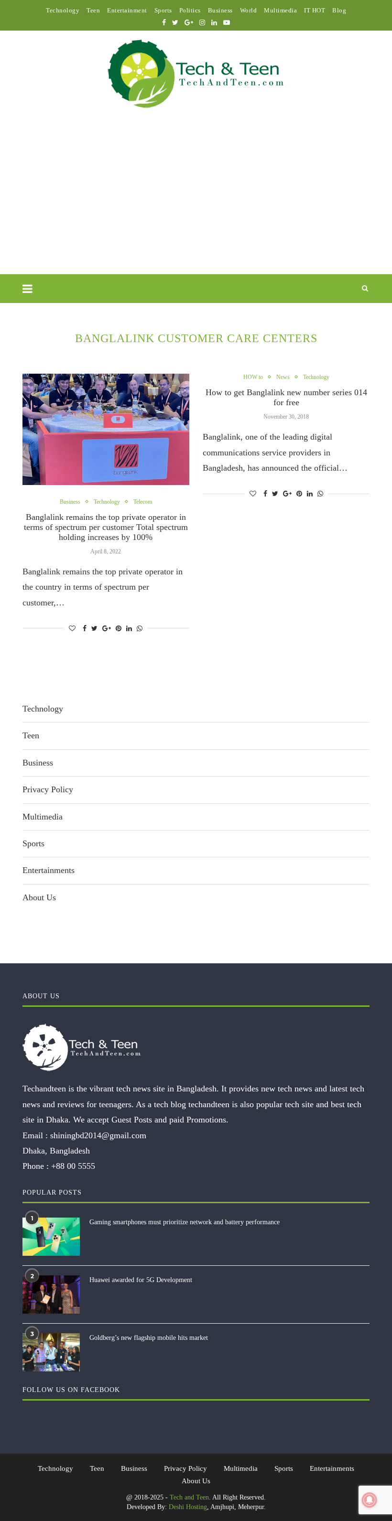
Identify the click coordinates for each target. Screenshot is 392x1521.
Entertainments (48, 870)
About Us (39, 897)
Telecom (142, 501)
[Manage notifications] (369, 1500)
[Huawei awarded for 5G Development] (51, 1294)
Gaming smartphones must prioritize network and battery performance (184, 1222)
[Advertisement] (196, 203)
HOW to (253, 377)
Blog (339, 10)
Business (220, 10)
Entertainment (127, 10)
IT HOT (314, 10)
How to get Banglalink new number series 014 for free (286, 397)
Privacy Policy (47, 789)
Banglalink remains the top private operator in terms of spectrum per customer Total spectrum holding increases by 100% (106, 527)
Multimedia (280, 10)
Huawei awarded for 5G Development (140, 1280)
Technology (62, 10)
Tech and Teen (189, 1497)
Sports (163, 10)
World (248, 10)
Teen (93, 10)
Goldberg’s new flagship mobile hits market (148, 1337)
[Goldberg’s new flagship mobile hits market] (51, 1352)
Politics (190, 10)
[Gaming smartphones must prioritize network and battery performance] (51, 1237)
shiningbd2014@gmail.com (98, 1135)
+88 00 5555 (73, 1166)
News (283, 377)
